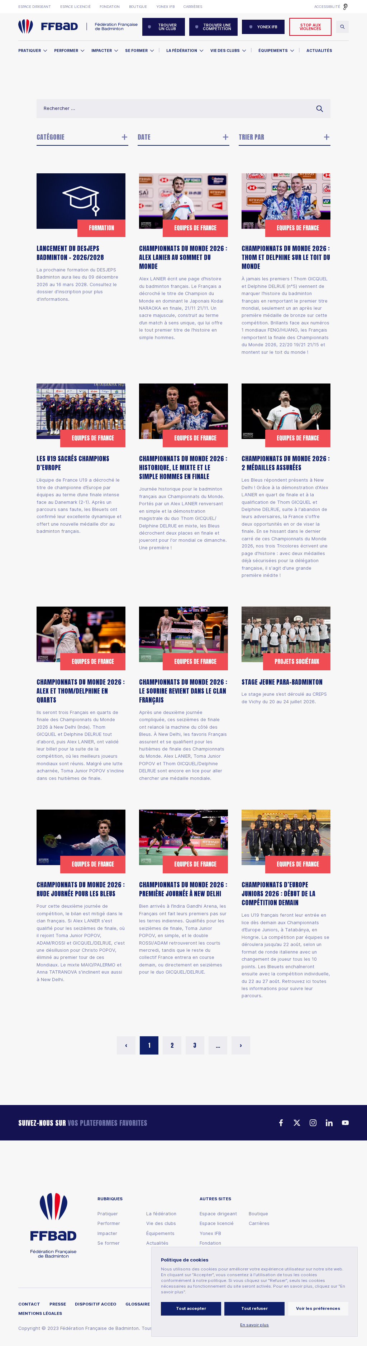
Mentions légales (40, 1313)
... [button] (218, 1045)
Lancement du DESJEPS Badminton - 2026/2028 (70, 253)
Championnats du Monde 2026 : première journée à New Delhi (183, 889)
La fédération (161, 1213)
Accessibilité (327, 7)
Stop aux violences (310, 27)
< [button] (126, 1045)
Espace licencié (75, 7)
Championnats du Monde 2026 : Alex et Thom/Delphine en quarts (81, 690)
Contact (29, 1304)
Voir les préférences (318, 1308)
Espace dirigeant (34, 7)
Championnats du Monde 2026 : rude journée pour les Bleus (81, 889)
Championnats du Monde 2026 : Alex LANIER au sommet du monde (183, 257)
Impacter (101, 50)
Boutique (138, 7)
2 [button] (172, 1045)
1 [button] (149, 1045)
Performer (66, 50)
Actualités (319, 50)
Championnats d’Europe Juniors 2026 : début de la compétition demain (278, 893)
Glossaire (137, 1304)
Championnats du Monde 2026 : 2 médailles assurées (286, 463)
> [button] (241, 1045)
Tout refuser (254, 1308)
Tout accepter (191, 1308)
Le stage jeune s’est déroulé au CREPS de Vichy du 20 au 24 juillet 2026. (284, 697)
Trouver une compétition (217, 27)
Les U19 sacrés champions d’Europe (73, 463)
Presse (57, 1304)
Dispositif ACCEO (95, 1304)
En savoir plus (254, 1325)
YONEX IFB (267, 27)
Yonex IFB (165, 7)
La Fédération (181, 50)
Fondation (110, 7)
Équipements (273, 50)
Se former (136, 50)
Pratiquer (29, 50)
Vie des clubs (225, 50)
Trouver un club (167, 27)
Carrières (193, 7)
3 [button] (194, 1045)
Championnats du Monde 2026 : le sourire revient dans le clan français (183, 690)
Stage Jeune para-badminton (282, 681)
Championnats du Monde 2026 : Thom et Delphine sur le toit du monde (286, 257)
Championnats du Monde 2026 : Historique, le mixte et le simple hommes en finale (183, 467)
